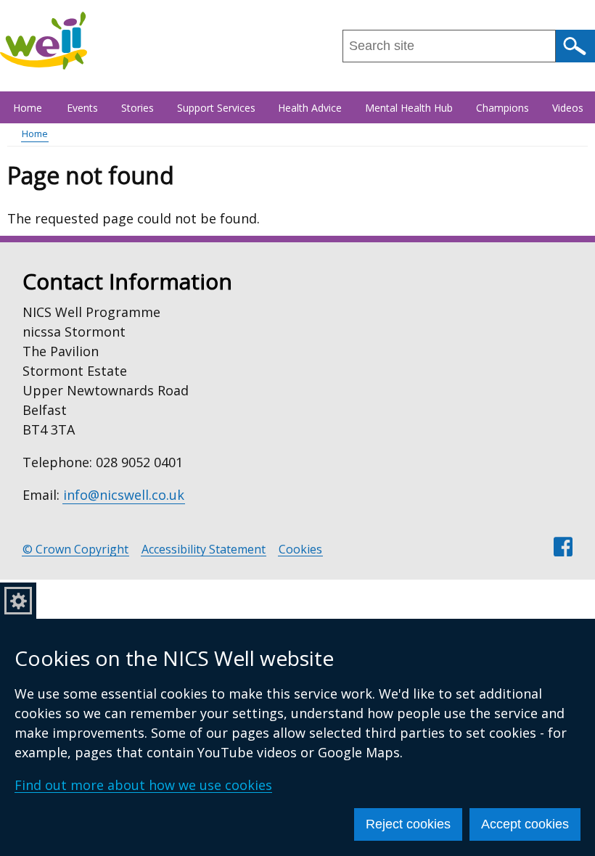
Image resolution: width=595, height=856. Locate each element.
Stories (137, 108)
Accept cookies (525, 824)
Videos (567, 108)
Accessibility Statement (203, 549)
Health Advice (310, 108)
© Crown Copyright (75, 549)
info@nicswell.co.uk (123, 494)
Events (82, 108)
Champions (502, 108)
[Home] (43, 41)
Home (27, 108)
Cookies (300, 549)
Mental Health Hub (409, 108)
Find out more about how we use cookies (143, 785)
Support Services (216, 108)
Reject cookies (408, 824)
